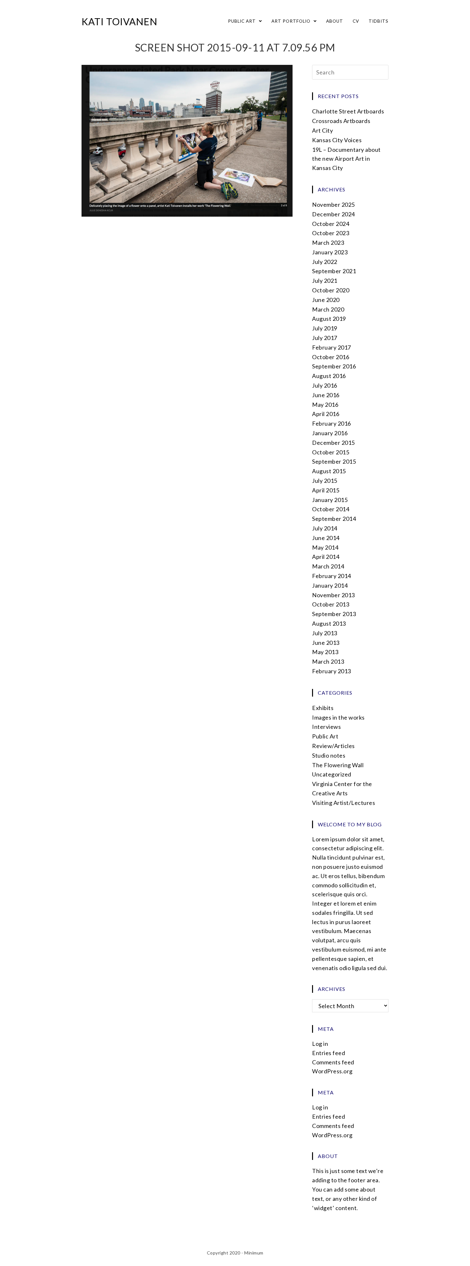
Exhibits (322, 707)
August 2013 (329, 623)
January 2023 (330, 252)
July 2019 (324, 328)
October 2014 (330, 509)
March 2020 (328, 309)
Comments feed (333, 1062)
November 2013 (333, 594)
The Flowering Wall (338, 764)
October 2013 (330, 604)
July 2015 (324, 480)
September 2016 (334, 366)
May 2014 (325, 547)
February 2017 (331, 347)
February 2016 (331, 423)
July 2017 (324, 337)
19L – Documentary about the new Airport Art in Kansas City (346, 159)
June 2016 (326, 394)
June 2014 (326, 537)
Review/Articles (333, 745)
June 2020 (326, 299)
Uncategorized (331, 774)
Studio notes (328, 755)
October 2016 (330, 356)
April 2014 (325, 556)
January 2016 (330, 432)
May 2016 (325, 404)
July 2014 (324, 528)
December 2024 (333, 214)
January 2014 (330, 585)
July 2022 (324, 261)
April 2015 (325, 490)
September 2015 (334, 461)
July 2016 (324, 385)
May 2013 (325, 651)
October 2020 (330, 290)
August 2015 (329, 471)
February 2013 (331, 671)
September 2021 (334, 270)
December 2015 (333, 442)
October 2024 (330, 223)
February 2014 (331, 575)
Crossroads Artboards (341, 120)
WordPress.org (332, 1071)
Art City (322, 130)
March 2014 (328, 566)
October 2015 (330, 452)
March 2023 (328, 242)
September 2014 (334, 518)
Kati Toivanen (119, 21)
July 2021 (324, 280)
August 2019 (329, 318)
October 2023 (330, 232)
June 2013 (326, 642)
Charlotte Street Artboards (348, 111)
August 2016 (329, 375)
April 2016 (325, 413)
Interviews (326, 726)
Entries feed (328, 1052)
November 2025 (333, 204)
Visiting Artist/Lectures (343, 802)
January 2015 (330, 499)
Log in (320, 1043)
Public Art (325, 736)
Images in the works (338, 717)
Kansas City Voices (337, 139)
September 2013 (334, 613)
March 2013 (328, 661)
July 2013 (324, 633)
